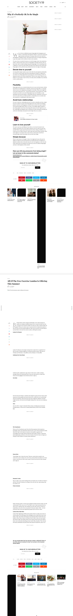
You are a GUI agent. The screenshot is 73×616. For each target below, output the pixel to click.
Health (8, 278)
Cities (55, 6)
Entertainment (59, 198)
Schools (50, 6)
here (14, 408)
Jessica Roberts (13, 16)
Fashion (38, 264)
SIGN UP (37, 167)
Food (48, 582)
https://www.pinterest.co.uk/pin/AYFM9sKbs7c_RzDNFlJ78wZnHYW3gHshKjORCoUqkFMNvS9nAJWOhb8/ (30, 157)
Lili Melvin (12, 286)
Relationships (9, 198)
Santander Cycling (17, 478)
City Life (38, 582)
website (20, 375)
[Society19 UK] (36, 2)
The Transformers (16, 427)
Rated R (18, 198)
